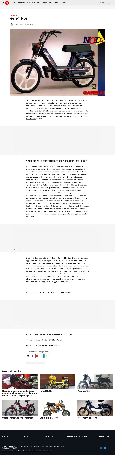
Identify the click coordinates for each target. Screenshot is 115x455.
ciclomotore (40, 363)
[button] (3, 3)
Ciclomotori (14, 15)
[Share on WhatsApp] (46, 356)
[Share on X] (28, 356)
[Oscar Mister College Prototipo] (20, 408)
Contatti (26, 436)
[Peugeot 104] (95, 381)
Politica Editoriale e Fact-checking (77, 436)
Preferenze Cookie (103, 436)
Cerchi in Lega (30, 363)
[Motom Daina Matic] (95, 408)
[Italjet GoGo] (57, 381)
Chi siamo (5, 436)
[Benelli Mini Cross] (57, 408)
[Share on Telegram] (42, 356)
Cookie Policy (48, 436)
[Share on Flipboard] (37, 356)
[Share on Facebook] (32, 356)
